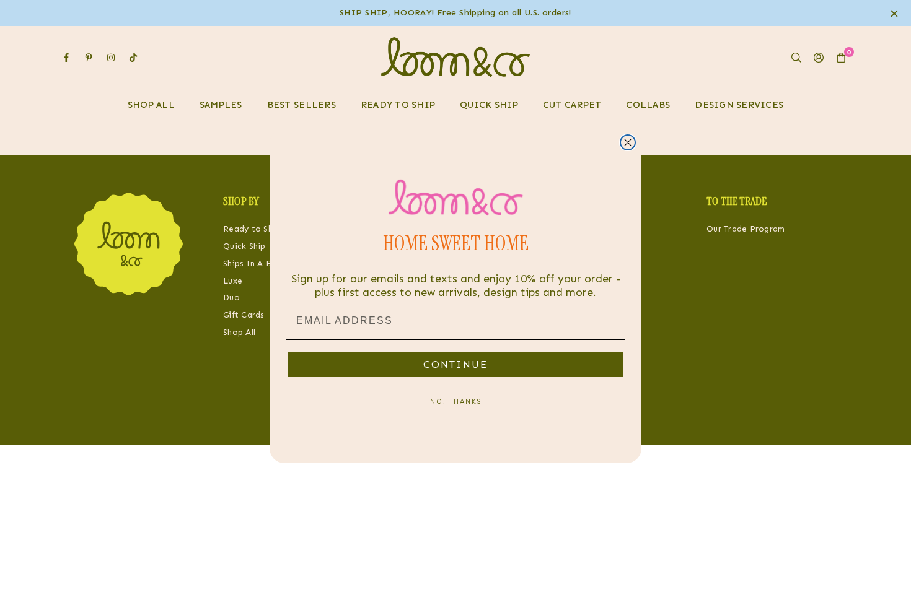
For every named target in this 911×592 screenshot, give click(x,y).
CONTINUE (455, 364)
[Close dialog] (627, 142)
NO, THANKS (456, 401)
